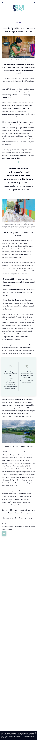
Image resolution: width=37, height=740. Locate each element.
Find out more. (5, 738)
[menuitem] (18, 8)
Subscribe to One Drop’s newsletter (18, 518)
